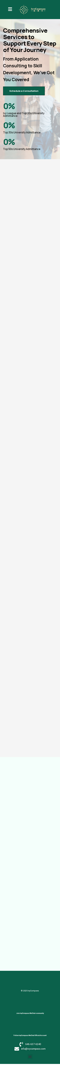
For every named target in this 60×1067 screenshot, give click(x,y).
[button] (30, 1056)
